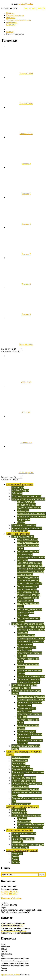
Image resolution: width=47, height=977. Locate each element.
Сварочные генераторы (24, 525)
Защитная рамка (26, 344)
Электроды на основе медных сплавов (28, 599)
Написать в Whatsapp (11, 898)
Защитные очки (20, 760)
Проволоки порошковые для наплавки (29, 736)
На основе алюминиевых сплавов (29, 672)
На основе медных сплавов (31, 676)
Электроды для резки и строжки (28, 619)
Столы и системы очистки (30, 827)
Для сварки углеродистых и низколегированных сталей (31, 628)
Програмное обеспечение (30, 824)
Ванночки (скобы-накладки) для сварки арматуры (27, 846)
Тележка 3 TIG (26, 133)
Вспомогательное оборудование (28, 498)
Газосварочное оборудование (21, 850)
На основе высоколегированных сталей (28, 658)
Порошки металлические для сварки (30, 741)
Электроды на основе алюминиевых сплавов (28, 593)
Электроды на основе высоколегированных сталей (28, 545)
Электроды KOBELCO (27, 539)
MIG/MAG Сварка (20, 490)
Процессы (22, 818)
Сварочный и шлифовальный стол (26, 800)
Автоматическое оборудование (22, 806)
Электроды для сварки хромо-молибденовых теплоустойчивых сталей (29, 580)
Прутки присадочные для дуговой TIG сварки (24, 686)
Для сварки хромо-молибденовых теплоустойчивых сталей (29, 650)
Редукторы (17, 853)
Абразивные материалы (24, 833)
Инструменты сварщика (24, 777)
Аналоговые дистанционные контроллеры (31, 518)
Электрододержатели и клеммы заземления (27, 773)
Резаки (15, 856)
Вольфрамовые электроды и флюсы (25, 747)
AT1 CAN (26, 412)
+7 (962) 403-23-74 (9, 894)
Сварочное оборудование (19, 484)
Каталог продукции (15, 15)
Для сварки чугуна (26, 731)
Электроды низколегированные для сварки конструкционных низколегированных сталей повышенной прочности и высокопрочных (31, 567)
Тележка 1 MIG (26, 73)
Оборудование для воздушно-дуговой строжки (26, 785)
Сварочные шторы (21, 804)
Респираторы (18, 763)
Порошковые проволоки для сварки (26, 692)
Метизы (15, 836)
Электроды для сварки (23, 536)
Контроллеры (24, 821)
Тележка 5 (26, 194)
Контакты (10, 25)
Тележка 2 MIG (26, 103)
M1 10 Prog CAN (26, 472)
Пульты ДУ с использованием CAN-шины (31, 512)
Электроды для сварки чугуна (28, 605)
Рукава (15, 859)
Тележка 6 (26, 224)
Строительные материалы (19, 830)
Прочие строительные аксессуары (22, 840)
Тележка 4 (26, 164)
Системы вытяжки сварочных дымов (26, 794)
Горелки (16, 862)
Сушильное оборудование (25, 789)
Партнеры (10, 18)
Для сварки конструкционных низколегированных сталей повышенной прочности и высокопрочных (31, 638)
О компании (11, 22)
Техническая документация (18, 20)
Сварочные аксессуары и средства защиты (24, 753)
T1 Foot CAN (26, 442)
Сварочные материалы (18, 533)
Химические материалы (24, 780)
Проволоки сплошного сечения (28, 623)
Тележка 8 (26, 284)
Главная (9, 13)
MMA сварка (18, 487)
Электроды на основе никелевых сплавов (28, 587)
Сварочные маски (21, 757)
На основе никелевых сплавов (28, 666)
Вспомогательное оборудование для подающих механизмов (29, 504)
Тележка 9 (26, 314)
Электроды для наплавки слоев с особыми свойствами (29, 612)
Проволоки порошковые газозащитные (29, 704)
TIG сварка (17, 493)
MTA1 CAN (26, 382)
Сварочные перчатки (22, 769)
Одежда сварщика (21, 766)
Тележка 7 (26, 254)
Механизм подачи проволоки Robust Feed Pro (26, 529)
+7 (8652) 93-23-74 (9, 891)
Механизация (18, 809)
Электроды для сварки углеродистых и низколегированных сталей (31, 554)
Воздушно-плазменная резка (26, 496)
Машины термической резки (26, 815)
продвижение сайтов (10, 975)
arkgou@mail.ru (26, 4)
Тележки (21, 522)
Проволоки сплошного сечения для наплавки (28, 680)
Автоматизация (19, 812)
